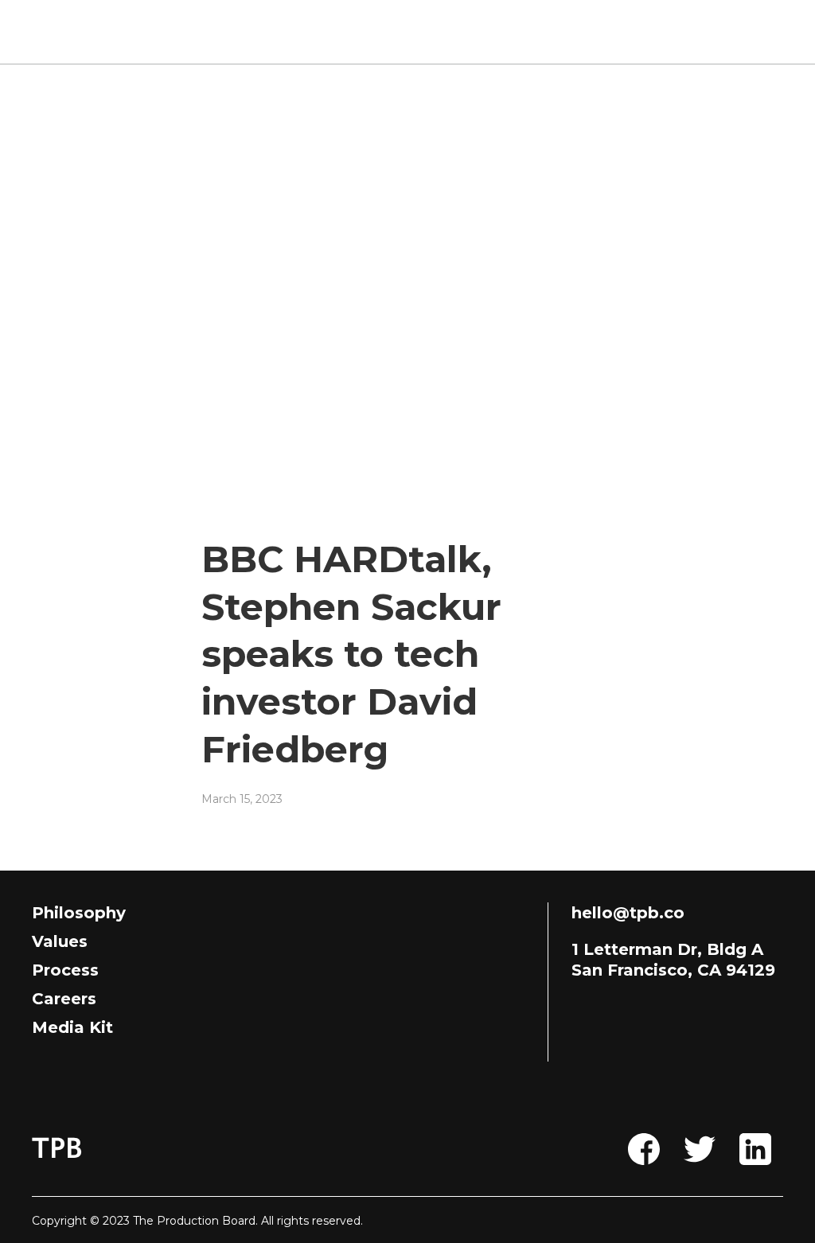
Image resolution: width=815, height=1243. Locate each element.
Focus (533, 32)
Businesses (437, 32)
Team (343, 32)
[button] (739, 32)
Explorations (633, 32)
